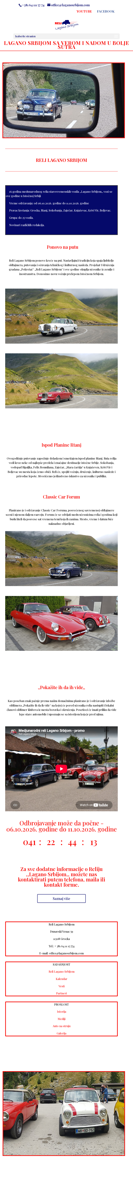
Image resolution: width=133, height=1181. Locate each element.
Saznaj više (61, 898)
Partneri (61, 993)
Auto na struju (61, 1026)
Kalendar (61, 979)
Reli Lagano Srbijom (61, 971)
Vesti (62, 986)
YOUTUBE (84, 11)
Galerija (61, 1033)
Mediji (61, 1019)
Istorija (61, 1011)
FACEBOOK (105, 11)
